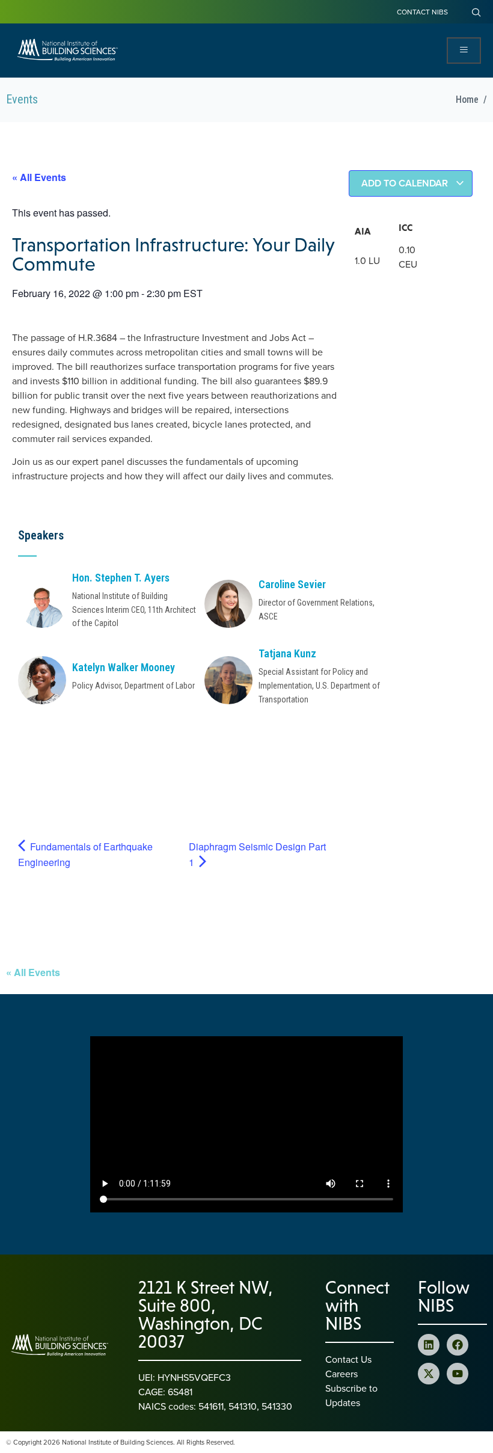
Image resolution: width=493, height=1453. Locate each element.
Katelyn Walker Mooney (123, 667)
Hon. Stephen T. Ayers (121, 577)
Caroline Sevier (292, 584)
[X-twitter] (428, 1373)
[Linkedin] (428, 1345)
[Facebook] (457, 1345)
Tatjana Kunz (287, 653)
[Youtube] (457, 1373)
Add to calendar (405, 183)
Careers (341, 1373)
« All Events (39, 177)
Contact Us (348, 1359)
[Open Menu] (464, 50)
